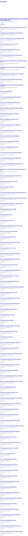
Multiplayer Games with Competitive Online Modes (10, 325)
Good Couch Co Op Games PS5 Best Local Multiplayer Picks (11, 163)
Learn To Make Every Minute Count (7, 220)
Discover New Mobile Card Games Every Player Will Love (11, 381)
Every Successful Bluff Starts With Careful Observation (10, 270)
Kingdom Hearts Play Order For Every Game (9, 181)
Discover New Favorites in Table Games (7, 453)
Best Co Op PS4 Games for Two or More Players (9, 44)
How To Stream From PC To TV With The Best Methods (11, 152)
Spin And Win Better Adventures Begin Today (9, 331)
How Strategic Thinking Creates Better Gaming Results (10, 342)
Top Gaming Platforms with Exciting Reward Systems (10, 525)
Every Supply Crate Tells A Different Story (8, 236)
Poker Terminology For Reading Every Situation (9, 275)
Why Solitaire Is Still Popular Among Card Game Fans (10, 124)
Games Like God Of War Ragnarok (7, 186)
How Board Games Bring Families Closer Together (9, 481)
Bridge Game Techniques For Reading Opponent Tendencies (11, 108)
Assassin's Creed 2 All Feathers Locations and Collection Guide (12, 38)
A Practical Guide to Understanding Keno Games (9, 409)
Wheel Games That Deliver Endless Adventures (9, 464)
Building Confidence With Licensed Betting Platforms (10, 253)
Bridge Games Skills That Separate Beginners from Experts (11, 375)
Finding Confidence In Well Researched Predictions (10, 259)
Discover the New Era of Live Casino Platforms (9, 470)
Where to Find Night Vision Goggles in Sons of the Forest (11, 130)
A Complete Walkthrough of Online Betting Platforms (10, 514)
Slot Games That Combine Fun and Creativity (9, 475)
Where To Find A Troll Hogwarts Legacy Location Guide (11, 55)
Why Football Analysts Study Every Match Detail (9, 113)
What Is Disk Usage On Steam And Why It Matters (9, 141)
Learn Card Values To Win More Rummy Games (9, 281)
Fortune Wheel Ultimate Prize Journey (7, 314)
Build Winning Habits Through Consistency (8, 209)
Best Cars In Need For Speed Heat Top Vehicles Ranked (10, 175)
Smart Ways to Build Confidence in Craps (8, 386)
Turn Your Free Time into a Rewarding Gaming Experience (11, 531)
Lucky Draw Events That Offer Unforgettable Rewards (10, 403)
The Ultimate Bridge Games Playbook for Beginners (10, 431)
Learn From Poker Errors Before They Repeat (9, 264)
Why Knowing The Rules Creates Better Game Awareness (11, 79)
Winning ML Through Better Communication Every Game (11, 225)
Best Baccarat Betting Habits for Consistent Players (10, 492)
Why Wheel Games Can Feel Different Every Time (9, 49)
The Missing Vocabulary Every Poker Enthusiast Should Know (12, 286)
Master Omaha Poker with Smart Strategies (8, 436)
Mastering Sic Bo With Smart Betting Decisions (9, 370)
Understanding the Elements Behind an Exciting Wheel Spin (11, 32)
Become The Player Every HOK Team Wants (8, 231)
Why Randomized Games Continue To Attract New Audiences (11, 73)
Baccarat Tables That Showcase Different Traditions (10, 242)
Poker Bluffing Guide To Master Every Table (8, 292)
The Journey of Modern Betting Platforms (8, 520)
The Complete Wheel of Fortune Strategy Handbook (10, 420)
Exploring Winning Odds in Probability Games (9, 392)
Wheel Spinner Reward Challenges (6, 320)
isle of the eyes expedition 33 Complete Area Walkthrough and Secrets (13, 192)
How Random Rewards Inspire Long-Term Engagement (10, 359)
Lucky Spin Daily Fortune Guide (6, 336)
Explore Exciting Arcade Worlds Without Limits (9, 509)
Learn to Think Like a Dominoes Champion (8, 459)
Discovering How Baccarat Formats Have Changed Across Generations (13, 27)
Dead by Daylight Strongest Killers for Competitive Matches (11, 203)
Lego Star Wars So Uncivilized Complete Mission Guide (10, 158)
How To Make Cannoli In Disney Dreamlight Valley (10, 135)
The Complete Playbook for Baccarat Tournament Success (11, 353)
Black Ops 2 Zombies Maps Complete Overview (9, 119)
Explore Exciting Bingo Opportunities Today (8, 309)
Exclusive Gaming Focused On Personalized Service (10, 303)
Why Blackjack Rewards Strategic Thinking (8, 503)
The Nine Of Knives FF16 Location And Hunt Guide (10, 102)
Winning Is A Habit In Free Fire (6, 214)
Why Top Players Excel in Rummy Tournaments (9, 414)
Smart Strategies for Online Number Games (8, 486)
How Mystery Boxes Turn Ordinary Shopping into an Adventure (12, 425)
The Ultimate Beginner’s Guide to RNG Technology (10, 364)
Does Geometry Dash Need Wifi (6, 91)
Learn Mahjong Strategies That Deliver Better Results (10, 442)
